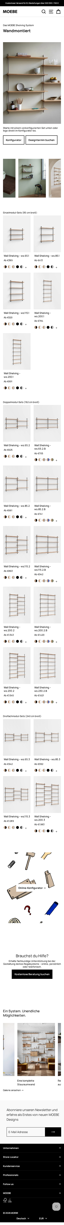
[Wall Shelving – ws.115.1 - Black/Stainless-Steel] (21, 324)
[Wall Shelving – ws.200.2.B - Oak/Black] (35, 641)
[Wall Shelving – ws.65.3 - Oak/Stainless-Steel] (13, 770)
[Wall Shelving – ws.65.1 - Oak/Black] (5, 266)
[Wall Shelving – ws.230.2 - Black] (17, 702)
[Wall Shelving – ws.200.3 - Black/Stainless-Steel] (52, 831)
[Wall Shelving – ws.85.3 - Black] (48, 770)
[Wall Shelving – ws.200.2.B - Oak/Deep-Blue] (48, 641)
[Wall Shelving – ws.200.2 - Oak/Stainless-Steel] (13, 641)
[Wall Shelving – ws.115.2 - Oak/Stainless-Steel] (13, 577)
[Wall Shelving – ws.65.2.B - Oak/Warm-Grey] (44, 459)
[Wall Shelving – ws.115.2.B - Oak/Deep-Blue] (48, 580)
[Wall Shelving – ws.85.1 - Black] (48, 266)
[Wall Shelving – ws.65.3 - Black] (17, 770)
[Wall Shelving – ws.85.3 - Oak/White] (40, 770)
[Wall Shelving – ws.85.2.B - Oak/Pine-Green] (52, 520)
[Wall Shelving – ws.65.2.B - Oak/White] (40, 459)
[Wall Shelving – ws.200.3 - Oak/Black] (35, 831)
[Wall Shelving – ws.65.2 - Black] (17, 456)
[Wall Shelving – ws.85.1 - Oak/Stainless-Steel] (44, 266)
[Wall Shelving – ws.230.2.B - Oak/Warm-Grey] (44, 702)
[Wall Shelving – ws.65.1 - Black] (17, 266)
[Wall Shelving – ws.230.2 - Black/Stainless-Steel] (21, 702)
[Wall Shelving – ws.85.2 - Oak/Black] (5, 517)
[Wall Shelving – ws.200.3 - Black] (48, 831)
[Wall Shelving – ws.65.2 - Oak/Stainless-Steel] (13, 456)
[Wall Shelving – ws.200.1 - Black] (48, 327)
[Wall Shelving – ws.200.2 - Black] (17, 641)
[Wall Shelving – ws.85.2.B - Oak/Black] (35, 520)
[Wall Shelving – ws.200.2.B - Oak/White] (40, 641)
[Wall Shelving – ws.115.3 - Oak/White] (9, 827)
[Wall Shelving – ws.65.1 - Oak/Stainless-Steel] (13, 266)
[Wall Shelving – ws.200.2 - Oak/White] (9, 641)
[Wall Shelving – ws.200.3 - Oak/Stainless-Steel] (44, 831)
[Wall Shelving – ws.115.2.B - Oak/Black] (35, 580)
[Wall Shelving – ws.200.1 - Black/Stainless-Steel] (52, 327)
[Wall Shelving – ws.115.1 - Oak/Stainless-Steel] (13, 324)
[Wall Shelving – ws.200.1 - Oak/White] (40, 327)
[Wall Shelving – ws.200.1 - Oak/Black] (35, 327)
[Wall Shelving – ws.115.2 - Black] (17, 577)
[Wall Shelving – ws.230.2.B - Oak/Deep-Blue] (48, 702)
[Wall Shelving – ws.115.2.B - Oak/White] (40, 580)
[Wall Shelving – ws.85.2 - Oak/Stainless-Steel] (13, 517)
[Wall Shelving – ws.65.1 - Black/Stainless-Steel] (21, 266)
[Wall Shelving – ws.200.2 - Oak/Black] (5, 641)
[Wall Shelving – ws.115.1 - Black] (17, 324)
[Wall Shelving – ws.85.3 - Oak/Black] (35, 770)
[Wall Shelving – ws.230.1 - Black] (17, 388)
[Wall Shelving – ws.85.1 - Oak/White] (40, 266)
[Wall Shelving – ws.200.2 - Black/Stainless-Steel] (21, 641)
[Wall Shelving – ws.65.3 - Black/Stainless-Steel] (21, 770)
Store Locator (10, 1157)
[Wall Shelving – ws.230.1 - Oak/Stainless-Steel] (13, 388)
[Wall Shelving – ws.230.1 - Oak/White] (9, 388)
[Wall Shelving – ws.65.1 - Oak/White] (9, 266)
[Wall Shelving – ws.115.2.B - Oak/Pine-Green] (52, 580)
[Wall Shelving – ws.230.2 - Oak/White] (9, 702)
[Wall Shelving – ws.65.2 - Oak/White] (9, 456)
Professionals (10, 1175)
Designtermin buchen (41, 140)
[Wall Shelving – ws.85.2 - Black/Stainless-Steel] (21, 517)
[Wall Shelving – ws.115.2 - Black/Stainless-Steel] (21, 577)
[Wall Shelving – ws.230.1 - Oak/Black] (5, 388)
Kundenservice (11, 1166)
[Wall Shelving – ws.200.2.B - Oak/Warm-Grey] (44, 641)
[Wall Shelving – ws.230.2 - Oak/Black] (5, 702)
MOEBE (7, 1193)
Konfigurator (14, 140)
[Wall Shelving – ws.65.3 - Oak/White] (9, 770)
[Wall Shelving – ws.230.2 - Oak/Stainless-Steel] (13, 702)
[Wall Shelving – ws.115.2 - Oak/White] (9, 577)
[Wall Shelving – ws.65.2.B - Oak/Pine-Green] (52, 459)
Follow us (8, 1184)
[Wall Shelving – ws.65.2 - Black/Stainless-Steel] (21, 456)
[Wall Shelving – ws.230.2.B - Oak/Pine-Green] (52, 702)
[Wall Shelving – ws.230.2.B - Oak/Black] (35, 702)
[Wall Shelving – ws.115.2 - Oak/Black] (5, 577)
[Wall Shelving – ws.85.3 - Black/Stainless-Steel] (52, 770)
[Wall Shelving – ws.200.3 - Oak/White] (40, 831)
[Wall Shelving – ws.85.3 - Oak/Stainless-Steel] (44, 770)
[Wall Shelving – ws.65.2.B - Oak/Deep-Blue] (48, 459)
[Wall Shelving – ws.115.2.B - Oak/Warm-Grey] (44, 580)
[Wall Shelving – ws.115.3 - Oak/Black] (5, 827)
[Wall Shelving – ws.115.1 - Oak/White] (9, 324)
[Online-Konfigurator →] (32, 887)
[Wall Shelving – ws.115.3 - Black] (17, 827)
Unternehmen (11, 1148)
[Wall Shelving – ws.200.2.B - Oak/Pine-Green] (52, 641)
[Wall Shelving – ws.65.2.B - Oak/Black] (35, 459)
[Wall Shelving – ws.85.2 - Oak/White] (9, 517)
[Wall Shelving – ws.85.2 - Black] (17, 517)
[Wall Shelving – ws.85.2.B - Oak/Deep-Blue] (48, 520)
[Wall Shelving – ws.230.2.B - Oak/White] (40, 702)
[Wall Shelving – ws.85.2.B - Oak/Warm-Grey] (44, 520)
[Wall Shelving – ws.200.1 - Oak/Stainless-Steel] (44, 327)
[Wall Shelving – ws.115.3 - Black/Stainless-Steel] (21, 827)
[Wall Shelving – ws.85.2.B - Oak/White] (40, 520)
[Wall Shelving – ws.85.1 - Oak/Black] (35, 266)
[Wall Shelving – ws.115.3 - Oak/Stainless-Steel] (13, 827)
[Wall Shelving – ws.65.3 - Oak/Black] (5, 770)
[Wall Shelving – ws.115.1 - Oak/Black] (5, 324)
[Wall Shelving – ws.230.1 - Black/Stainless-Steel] (21, 388)
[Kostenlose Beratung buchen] (32, 966)
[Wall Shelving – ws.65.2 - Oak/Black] (5, 456)
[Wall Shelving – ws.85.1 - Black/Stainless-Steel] (52, 266)
